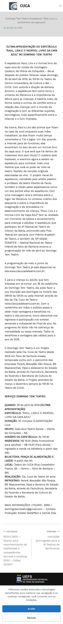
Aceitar (31, 608)
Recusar (31, 618)
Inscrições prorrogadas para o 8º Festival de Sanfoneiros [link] (47, 540)
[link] (19, 6)
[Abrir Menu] (60, 6)
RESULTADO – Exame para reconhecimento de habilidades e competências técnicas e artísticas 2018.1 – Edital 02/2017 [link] (15, 548)
